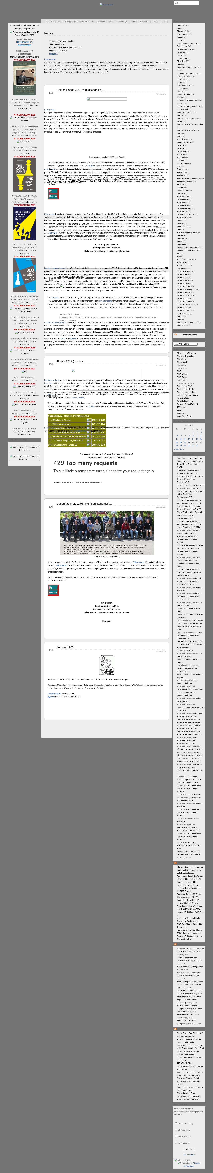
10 (201, 436)
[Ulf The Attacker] (24, 142)
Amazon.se (26, 431)
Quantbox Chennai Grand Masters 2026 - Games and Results (188, 1081)
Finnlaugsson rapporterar (187, 73)
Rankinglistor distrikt (185, 389)
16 (197, 439)
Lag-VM (180, 148)
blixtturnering (182, 34)
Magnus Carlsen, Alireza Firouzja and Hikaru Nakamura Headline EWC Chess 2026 (190, 906)
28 (189, 446)
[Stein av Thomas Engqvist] (24, 404)
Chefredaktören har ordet (187, 43)
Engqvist (73, 338)
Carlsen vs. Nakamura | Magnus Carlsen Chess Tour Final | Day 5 (189, 779)
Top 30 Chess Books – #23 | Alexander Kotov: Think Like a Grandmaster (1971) (189, 503)
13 (185, 439)
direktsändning (105, 301)
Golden (91, 166)
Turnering (181, 265)
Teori (179, 253)
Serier (179, 220)
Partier (180, 172)
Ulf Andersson (184, 1130)
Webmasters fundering (186, 322)
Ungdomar (181, 268)
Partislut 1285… (66, 647)
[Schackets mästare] (24, 333)
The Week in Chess (185, 1029)
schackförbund (183, 196)
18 (177, 442)
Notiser (48, 33)
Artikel (179, 28)
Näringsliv (181, 160)
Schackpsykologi (184, 208)
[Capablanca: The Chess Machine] (24, 94)
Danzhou (55, 298)
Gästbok (189, 650)
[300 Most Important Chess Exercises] (24, 291)
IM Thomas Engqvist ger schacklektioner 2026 (75, 22)
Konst (179, 133)
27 (185, 446)
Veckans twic (182, 307)
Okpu (63, 338)
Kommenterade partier (186, 130)
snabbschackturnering (186, 232)
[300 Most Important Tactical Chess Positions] (24, 311)
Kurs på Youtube (184, 142)
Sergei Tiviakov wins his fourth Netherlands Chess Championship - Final (190, 1090)
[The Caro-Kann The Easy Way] (24, 191)
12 (181, 439)
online (188, 335)
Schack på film (183, 398)
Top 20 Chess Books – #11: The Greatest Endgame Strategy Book (189, 572)
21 (189, 442)
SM (178, 229)
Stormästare (182, 238)
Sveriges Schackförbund (187, 250)
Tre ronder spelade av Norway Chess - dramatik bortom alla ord (190, 985)
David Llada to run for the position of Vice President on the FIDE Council (189, 888)
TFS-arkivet (182, 407)
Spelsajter (181, 235)
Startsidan (50, 22)
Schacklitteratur (183, 205)
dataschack (182, 52)
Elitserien (181, 61)
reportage (181, 193)
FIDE (179, 371)
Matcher (180, 157)
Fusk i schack (182, 88)
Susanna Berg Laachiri (186, 851)
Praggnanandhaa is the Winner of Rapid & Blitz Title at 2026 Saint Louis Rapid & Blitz (190, 879)
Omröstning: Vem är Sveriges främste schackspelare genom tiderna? (190, 473)
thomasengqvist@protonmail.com (24, 57)
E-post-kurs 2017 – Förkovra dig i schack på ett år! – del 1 (189, 581)
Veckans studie (183, 301)
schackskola (182, 211)
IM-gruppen (62, 565)
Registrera (144, 22)
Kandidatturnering (184, 112)
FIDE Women (182, 380)
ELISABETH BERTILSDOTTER (190, 641)
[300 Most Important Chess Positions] (24, 353)
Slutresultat (181, 226)
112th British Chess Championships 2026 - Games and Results (190, 1066)
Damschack (182, 46)
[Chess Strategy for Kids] (24, 386)
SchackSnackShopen (186, 214)
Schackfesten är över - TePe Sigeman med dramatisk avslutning (189, 1000)
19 (181, 442)
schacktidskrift (183, 217)
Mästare (180, 154)
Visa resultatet (189, 1155)
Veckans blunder (184, 271)
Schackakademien (185, 401)
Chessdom (181, 365)
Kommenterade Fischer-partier (190, 124)
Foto (179, 82)
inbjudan (180, 97)
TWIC (179, 410)
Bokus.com (26, 109)
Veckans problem (184, 292)
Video (179, 316)
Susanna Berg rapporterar (188, 247)
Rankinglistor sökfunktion (187, 395)
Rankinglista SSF (184, 386)
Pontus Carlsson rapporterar (189, 178)
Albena (51, 394)
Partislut (180, 175)
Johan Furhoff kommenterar (188, 106)
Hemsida (181, 91)
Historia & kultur (183, 94)
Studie (179, 241)
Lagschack (181, 151)
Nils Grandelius (184, 1136)
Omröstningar (122, 22)
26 (181, 446)
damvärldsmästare (185, 49)
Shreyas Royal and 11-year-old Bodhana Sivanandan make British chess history (190, 870)
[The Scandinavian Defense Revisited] (24, 121)
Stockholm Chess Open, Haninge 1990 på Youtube (189, 788)
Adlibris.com (34, 106)
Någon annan (184, 1143)
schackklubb (182, 202)
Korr (179, 136)
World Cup (181, 325)
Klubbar (180, 115)
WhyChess (181, 413)
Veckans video (183, 310)
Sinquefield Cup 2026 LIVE (188, 900)
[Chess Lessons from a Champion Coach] (24, 239)
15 (193, 439)
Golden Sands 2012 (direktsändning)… (80, 89)
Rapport (180, 187)
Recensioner (182, 190)
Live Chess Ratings (185, 383)
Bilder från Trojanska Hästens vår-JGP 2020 (188, 845)
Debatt (180, 55)
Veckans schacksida (185, 295)
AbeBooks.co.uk (24, 434)
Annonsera (101, 22)
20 (185, 442)
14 (189, 439)
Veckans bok (182, 274)
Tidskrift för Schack (185, 259)
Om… (164, 22)
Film (179, 70)
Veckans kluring (183, 286)
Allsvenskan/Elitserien (186, 353)
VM (178, 319)
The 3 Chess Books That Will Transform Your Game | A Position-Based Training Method (188, 536)
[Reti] (24, 371)
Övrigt (179, 169)
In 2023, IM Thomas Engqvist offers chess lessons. (189, 596)
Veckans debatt (183, 280)
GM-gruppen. (138, 562)
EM (178, 64)
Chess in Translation (185, 356)
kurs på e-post (183, 139)
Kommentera (49, 59)
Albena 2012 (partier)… (71, 361)
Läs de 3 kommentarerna (54, 268)
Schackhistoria (183, 199)
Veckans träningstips (185, 304)
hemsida (48, 383)
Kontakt (155, 22)
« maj (176, 449)
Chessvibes (182, 368)
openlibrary (182, 470)
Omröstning (182, 163)
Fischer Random (184, 76)
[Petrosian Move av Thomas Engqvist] (24, 423)
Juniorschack (182, 109)
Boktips (180, 37)
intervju (180, 103)
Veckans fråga (183, 283)
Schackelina (182, 944)
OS (178, 166)
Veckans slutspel (184, 298)
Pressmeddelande (185, 181)
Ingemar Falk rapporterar (187, 100)
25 (177, 446)
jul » (182, 449)
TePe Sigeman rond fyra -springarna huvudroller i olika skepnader (189, 1009)
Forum (110, 22)
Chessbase (182, 359)
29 (193, 446)
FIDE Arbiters (182, 374)
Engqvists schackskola (186, 67)
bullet (179, 40)
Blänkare (181, 31)
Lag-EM (180, 145)
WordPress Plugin (184, 416)
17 (201, 439)
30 (197, 446)
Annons (180, 25)
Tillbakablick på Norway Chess (190, 967)
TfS (178, 256)
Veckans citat (182, 277)
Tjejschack (181, 262)
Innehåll (134, 22)
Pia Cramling (197, 620)
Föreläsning (182, 79)
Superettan (181, 244)
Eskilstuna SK (183, 482)
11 (177, 439)
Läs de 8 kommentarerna (54, 322)
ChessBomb (182, 362)
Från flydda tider (184, 85)
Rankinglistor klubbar (186, 392)
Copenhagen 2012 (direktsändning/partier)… (84, 503)
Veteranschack (183, 313)
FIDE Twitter (182, 377)
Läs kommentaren (52, 380)
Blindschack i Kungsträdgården (190, 689)
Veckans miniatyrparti (186, 289)
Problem (180, 184)
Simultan (180, 223)
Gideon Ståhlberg (185, 1124)
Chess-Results (78, 398)
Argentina (53, 233)
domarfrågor (182, 58)
